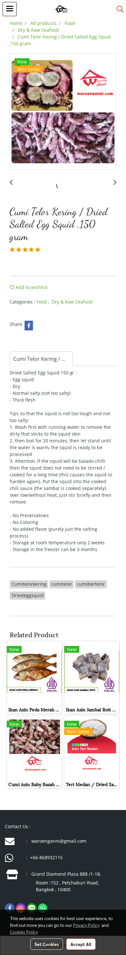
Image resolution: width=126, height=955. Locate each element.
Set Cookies (47, 944)
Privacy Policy (86, 925)
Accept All (80, 944)
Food (42, 302)
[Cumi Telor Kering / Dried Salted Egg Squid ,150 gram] (63, 112)
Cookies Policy (24, 932)
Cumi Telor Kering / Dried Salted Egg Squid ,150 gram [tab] (43, 358)
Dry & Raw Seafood (72, 302)
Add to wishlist (30, 287)
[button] (117, 9)
